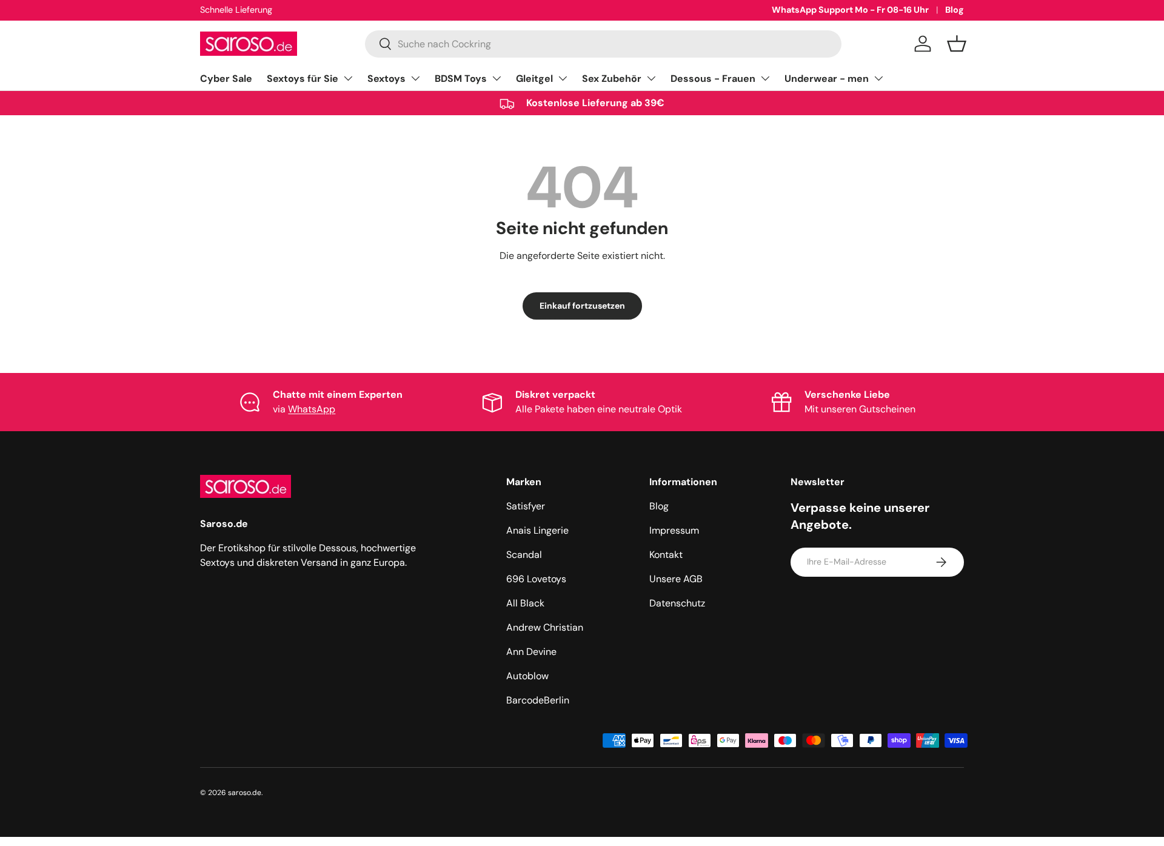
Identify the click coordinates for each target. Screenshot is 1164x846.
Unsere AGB (676, 578)
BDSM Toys (461, 78)
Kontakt (666, 554)
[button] (956, 43)
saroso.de (244, 792)
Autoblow (527, 676)
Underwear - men (826, 78)
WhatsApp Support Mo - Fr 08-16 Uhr (850, 9)
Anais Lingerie (537, 530)
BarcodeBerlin (537, 700)
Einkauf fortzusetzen (582, 305)
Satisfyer (525, 506)
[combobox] (603, 44)
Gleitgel (534, 78)
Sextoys (386, 78)
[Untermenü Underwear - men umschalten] (878, 78)
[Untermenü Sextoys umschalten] (415, 78)
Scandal (524, 554)
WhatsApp (311, 409)
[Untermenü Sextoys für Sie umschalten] (348, 78)
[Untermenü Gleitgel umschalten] (562, 78)
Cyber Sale (226, 78)
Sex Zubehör (611, 78)
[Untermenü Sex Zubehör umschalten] (651, 78)
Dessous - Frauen (713, 78)
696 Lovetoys (536, 578)
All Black (525, 603)
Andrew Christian (544, 627)
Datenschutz (677, 603)
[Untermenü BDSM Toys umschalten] (496, 78)
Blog (954, 9)
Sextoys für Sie (302, 78)
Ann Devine (531, 651)
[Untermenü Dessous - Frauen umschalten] (765, 78)
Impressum (674, 530)
